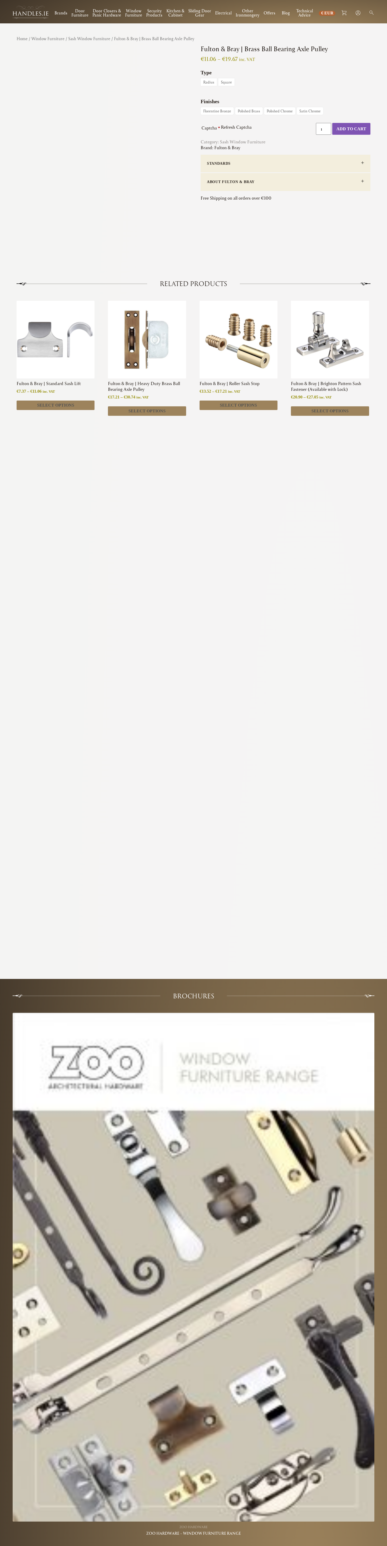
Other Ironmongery (247, 13)
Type (206, 72)
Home (22, 38)
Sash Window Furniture (89, 38)
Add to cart (351, 129)
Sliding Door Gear (199, 13)
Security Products (154, 13)
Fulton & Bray (227, 147)
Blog (286, 12)
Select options (55, 405)
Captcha (210, 128)
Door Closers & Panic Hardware (106, 13)
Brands (60, 12)
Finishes (210, 101)
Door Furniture (79, 13)
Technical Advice (304, 13)
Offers (269, 12)
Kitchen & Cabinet (175, 13)
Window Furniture (133, 13)
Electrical (223, 12)
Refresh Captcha (236, 127)
